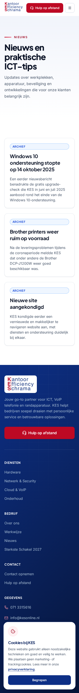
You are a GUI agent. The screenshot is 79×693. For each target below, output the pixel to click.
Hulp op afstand (47, 8)
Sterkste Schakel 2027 (22, 549)
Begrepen (39, 680)
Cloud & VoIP (15, 490)
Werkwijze (13, 532)
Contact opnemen (19, 574)
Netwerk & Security (20, 481)
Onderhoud (13, 498)
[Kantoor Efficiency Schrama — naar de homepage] (13, 7)
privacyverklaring (21, 669)
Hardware (12, 472)
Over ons (11, 523)
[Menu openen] (70, 8)
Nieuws (10, 540)
